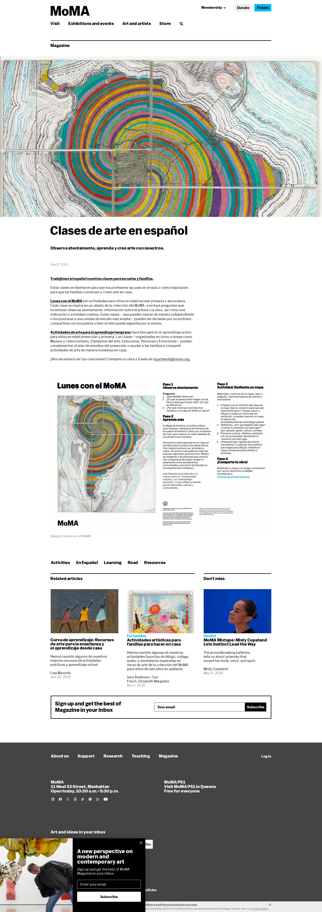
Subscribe (255, 707)
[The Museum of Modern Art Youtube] (105, 799)
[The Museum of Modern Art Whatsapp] (97, 799)
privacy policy (259, 908)
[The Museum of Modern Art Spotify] (90, 799)
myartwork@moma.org (171, 359)
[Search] (181, 23)
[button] (161, 454)
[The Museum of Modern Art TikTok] (82, 799)
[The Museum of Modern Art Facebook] (60, 799)
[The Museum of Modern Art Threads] (75, 799)
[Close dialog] (141, 843)
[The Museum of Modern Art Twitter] (68, 799)
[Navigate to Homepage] (70, 10)
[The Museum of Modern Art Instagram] (53, 799)
